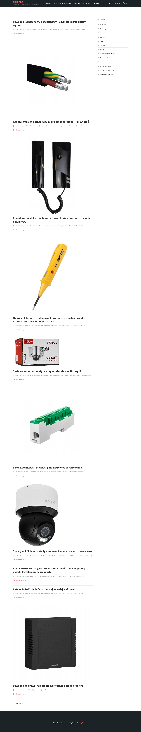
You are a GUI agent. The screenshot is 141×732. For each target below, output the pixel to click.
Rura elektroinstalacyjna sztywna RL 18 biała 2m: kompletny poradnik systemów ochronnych (49, 570)
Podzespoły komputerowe (62, 3)
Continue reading (19, 34)
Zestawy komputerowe (82, 3)
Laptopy (96, 3)
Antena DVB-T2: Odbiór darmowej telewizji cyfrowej (44, 589)
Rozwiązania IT (104, 58)
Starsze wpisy (19, 703)
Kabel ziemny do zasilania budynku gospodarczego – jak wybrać (51, 121)
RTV (110, 3)
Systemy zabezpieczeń (85, 375)
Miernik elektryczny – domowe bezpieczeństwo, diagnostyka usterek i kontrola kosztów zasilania (49, 319)
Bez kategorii (104, 29)
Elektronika (81, 29)
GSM (104, 3)
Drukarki (47, 3)
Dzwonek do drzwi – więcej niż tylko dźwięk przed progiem (48, 685)
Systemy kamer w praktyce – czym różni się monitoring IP (47, 371)
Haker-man (37, 29)
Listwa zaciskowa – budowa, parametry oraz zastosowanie (47, 467)
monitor (117, 3)
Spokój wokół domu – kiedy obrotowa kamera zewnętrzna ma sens (52, 551)
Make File (18, 2)
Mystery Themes (82, 723)
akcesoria (81, 593)
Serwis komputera (105, 66)
